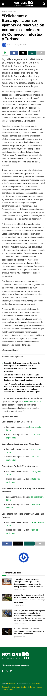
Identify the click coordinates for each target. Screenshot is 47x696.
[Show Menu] (3, 3)
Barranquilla (12, 11)
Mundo (39, 687)
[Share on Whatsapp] (32, 53)
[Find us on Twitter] (7, 670)
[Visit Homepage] (23, 3)
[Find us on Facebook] (2, 671)
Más (11, 690)
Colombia (31, 687)
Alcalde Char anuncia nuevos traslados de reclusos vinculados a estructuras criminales (29, 631)
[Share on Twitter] (23, 53)
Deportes (5, 690)
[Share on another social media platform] (41, 53)
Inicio (4, 11)
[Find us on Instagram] (11, 671)
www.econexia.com (32, 401)
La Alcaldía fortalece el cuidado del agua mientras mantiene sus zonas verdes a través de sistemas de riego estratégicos (23, 377)
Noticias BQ (11, 684)
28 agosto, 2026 (20, 589)
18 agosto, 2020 (20, 45)
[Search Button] (44, 3)
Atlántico (15, 687)
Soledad (23, 687)
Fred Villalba (35, 684)
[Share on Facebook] (14, 53)
